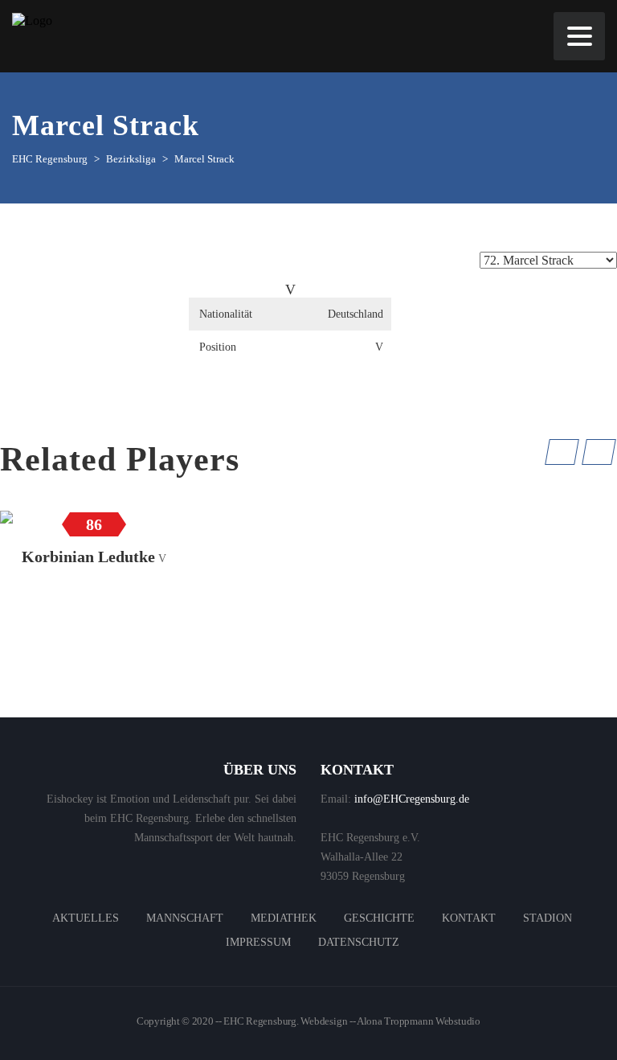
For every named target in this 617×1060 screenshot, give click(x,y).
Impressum (258, 942)
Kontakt (469, 918)
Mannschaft (184, 918)
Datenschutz (358, 942)
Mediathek (284, 918)
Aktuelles (85, 918)
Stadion (547, 918)
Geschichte (379, 918)
